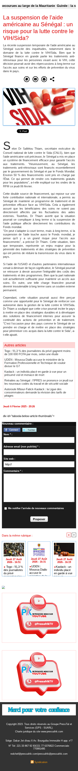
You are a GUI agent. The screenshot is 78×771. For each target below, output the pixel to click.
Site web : (9, 458)
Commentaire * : (13, 471)
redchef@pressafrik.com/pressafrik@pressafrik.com (39, 753)
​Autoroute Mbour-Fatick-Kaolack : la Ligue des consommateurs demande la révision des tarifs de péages (35, 392)
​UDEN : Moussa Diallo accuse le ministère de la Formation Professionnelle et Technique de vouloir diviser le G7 (35, 363)
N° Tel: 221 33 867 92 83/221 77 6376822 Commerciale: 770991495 (39, 747)
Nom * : (8, 434)
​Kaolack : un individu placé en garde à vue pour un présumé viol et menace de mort (35, 373)
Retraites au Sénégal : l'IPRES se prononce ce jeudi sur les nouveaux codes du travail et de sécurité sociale (38, 382)
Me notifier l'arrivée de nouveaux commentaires (36, 508)
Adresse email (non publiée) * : (22, 446)
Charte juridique (23, 731)
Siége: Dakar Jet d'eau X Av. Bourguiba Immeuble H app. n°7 (39, 740)
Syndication (40, 762)
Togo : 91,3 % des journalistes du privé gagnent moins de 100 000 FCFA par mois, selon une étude (37, 352)
